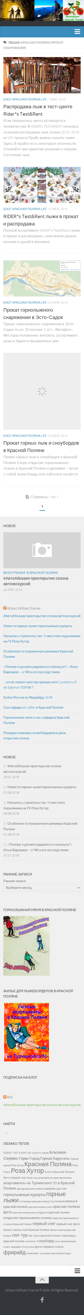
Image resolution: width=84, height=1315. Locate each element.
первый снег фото (68, 1224)
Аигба (45, 1152)
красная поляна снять (40, 1207)
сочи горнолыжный (65, 1241)
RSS (10, 1097)
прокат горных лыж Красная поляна (26, 1229)
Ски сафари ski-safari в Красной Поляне (33, 708)
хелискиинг (32, 1253)
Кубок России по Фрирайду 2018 (27, 697)
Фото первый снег (14, 1177)
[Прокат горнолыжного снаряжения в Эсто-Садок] (42, 278)
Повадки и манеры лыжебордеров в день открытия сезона (34, 735)
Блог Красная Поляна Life (25, 99)
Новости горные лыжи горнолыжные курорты (37, 626)
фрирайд (14, 1252)
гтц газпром (57, 1201)
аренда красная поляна (30, 1188)
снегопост (31, 1241)
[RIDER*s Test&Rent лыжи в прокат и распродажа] (42, 185)
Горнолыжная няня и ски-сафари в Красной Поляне (36, 720)
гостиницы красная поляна (34, 1201)
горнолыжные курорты (24, 1194)
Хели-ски (32, 1177)
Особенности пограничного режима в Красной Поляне (38, 654)
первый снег (44, 1223)
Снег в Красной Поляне (60, 1172)
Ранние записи (14, 881)
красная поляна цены (25, 1212)
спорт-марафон (12, 1246)
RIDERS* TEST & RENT (15, 1152)
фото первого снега (49, 1246)
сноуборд (45, 1241)
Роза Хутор (27, 1171)
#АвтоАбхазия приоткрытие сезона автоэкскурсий (41, 616)
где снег (61, 1188)
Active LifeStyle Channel (23, 608)
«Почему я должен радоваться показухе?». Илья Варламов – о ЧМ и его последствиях (40, 669)
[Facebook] (42, 1300)
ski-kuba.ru (34, 1152)
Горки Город (29, 1158)
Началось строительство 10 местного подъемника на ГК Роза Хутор (41, 638)
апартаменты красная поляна (54, 1177)
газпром (50, 1188)
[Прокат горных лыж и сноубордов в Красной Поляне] (42, 391)
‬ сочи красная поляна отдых (55, 1253)
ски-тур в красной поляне (44, 1235)
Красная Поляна (48, 1164)
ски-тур (20, 1235)
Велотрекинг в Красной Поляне (30, 573)
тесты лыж (28, 1246)
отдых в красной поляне (53, 1212)
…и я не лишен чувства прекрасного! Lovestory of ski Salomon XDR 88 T (40, 684)
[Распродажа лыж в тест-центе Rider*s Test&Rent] (42, 75)
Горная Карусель (54, 1158)
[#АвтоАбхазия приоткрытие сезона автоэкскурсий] (42, 550)
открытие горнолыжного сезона (27, 1218)
